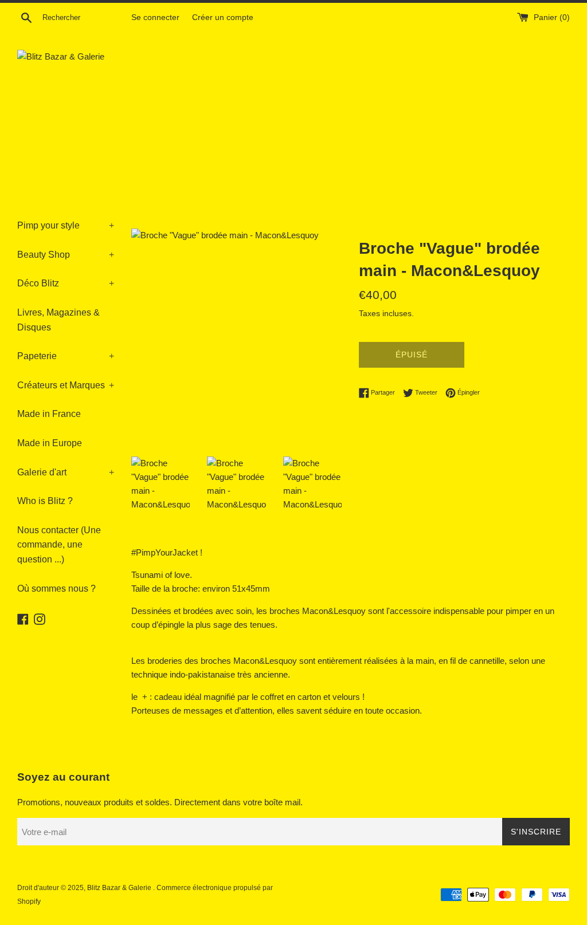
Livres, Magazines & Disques (58, 320)
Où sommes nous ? (56, 588)
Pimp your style (65, 225)
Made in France (49, 414)
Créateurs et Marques (65, 385)
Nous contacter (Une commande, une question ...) (59, 544)
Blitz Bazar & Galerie (119, 888)
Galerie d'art (65, 472)
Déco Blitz (65, 283)
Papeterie (65, 356)
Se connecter (155, 17)
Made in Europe (49, 443)
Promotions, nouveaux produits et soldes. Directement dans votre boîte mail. (160, 802)
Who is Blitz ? (45, 501)
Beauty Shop (65, 254)
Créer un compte (222, 17)
